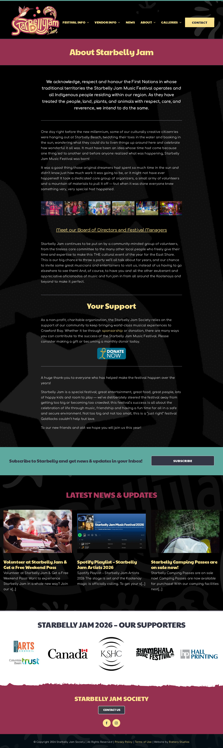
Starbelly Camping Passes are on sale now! (184, 564)
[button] (43, 208)
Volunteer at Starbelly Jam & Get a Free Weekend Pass (35, 564)
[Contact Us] (111, 707)
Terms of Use (143, 742)
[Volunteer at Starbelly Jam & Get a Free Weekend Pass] (37, 531)
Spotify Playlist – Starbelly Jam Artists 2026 (107, 564)
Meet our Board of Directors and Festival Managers (111, 230)
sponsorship (112, 330)
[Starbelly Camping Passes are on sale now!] (185, 531)
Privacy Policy (124, 742)
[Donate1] (111, 349)
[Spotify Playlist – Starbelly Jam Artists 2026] (111, 531)
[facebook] (107, 723)
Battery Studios (179, 742)
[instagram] (116, 723)
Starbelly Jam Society (111, 698)
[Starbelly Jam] (52, 203)
